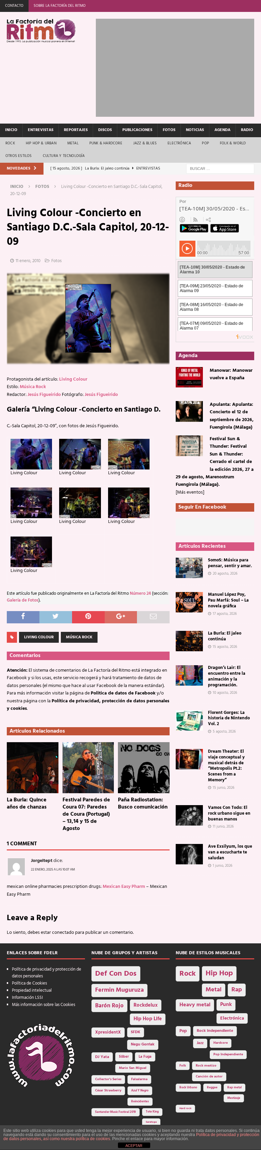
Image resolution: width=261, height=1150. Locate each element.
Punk (226, 1005)
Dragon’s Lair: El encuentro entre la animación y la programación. (226, 676)
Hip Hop (219, 973)
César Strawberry (108, 1090)
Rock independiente (215, 1030)
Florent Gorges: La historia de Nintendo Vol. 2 (229, 718)
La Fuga (145, 1057)
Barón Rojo (109, 1005)
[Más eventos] (190, 492)
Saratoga (151, 1122)
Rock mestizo (206, 1065)
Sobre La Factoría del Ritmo (60, 6)
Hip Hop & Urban (41, 143)
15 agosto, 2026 (225, 647)
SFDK (135, 1032)
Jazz (200, 1043)
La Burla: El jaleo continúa (224, 636)
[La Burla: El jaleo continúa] (189, 641)
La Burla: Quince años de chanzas (27, 804)
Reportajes (76, 130)
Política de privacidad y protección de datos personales (46, 973)
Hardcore (220, 1043)
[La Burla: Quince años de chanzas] (32, 767)
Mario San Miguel (132, 1068)
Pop (205, 143)
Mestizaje (233, 1098)
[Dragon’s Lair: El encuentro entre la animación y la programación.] (189, 675)
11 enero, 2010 (28, 261)
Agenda (222, 130)
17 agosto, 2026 (225, 614)
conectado (63, 933)
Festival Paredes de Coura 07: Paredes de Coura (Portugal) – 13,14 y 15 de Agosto (86, 814)
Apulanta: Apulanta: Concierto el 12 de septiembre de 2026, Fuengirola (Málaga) (232, 416)
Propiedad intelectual (32, 990)
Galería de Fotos (22, 600)
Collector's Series (108, 1079)
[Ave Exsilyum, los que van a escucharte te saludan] (189, 854)
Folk (182, 1065)
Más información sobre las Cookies (43, 1004)
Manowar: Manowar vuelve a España (231, 374)
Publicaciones (137, 130)
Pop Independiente (228, 1054)
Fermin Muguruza (119, 990)
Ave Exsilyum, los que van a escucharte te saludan (230, 852)
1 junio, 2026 (222, 866)
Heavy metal (194, 1005)
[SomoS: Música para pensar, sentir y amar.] (189, 568)
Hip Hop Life (148, 1019)
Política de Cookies (29, 983)
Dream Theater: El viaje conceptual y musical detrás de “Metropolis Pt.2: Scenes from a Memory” (226, 766)
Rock (10, 143)
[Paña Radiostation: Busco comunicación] (144, 767)
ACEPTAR (133, 1146)
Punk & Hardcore (105, 143)
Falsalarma (139, 1079)
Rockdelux (146, 1005)
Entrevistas (40, 130)
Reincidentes (140, 1101)
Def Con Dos (116, 974)
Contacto (14, 6)
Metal (73, 143)
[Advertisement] (178, 66)
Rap (236, 990)
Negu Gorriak (143, 1044)
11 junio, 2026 (223, 827)
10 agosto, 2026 (225, 693)
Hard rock (185, 1108)
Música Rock (33, 387)
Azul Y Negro (140, 1090)
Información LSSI (27, 997)
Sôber (124, 1057)
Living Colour (73, 379)
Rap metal (234, 1087)
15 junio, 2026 (223, 788)
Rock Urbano (188, 1087)
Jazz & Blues (145, 143)
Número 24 (140, 593)
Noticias (195, 130)
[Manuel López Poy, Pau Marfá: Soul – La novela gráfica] (189, 602)
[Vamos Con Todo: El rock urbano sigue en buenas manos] (189, 815)
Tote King (152, 1111)
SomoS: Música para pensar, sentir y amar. (230, 563)
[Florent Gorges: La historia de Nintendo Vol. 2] (189, 720)
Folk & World (233, 143)
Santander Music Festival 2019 (115, 1112)
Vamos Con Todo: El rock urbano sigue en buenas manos (229, 813)
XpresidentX (108, 1032)
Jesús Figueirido (44, 395)
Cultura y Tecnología (64, 156)
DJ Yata (102, 1057)
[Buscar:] (220, 169)
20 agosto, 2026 (225, 574)
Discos (105, 130)
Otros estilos (18, 156)
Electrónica (179, 143)
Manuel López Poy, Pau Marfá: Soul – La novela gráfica (228, 600)
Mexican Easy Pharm (124, 887)
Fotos (169, 130)
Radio (247, 130)
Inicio (11, 130)
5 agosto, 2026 (224, 732)
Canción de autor (209, 1076)
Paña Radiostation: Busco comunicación (143, 804)
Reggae (212, 1087)
